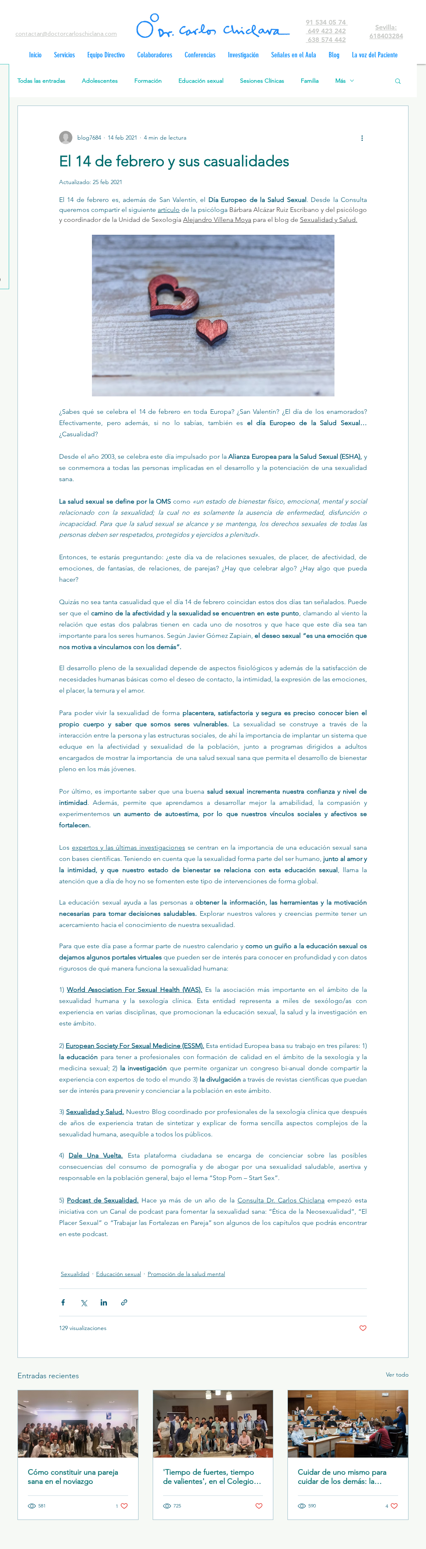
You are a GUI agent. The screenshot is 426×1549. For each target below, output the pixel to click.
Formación (148, 80)
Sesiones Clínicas (262, 80)
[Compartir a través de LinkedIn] (104, 1302)
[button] (398, 80)
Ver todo (397, 1374)
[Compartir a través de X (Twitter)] (83, 1302)
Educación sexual (200, 80)
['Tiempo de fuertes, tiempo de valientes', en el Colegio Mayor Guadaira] (213, 1424)
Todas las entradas (41, 80)
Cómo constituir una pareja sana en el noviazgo (73, 1477)
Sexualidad (75, 1274)
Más (340, 80)
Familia (310, 80)
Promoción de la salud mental (186, 1274)
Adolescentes (100, 80)
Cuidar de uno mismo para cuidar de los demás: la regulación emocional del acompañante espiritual (342, 1477)
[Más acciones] (362, 138)
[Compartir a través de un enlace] (124, 1302)
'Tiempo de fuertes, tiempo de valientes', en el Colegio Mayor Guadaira (208, 1477)
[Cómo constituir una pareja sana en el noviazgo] (78, 1424)
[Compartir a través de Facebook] (63, 1302)
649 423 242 (326, 31)
